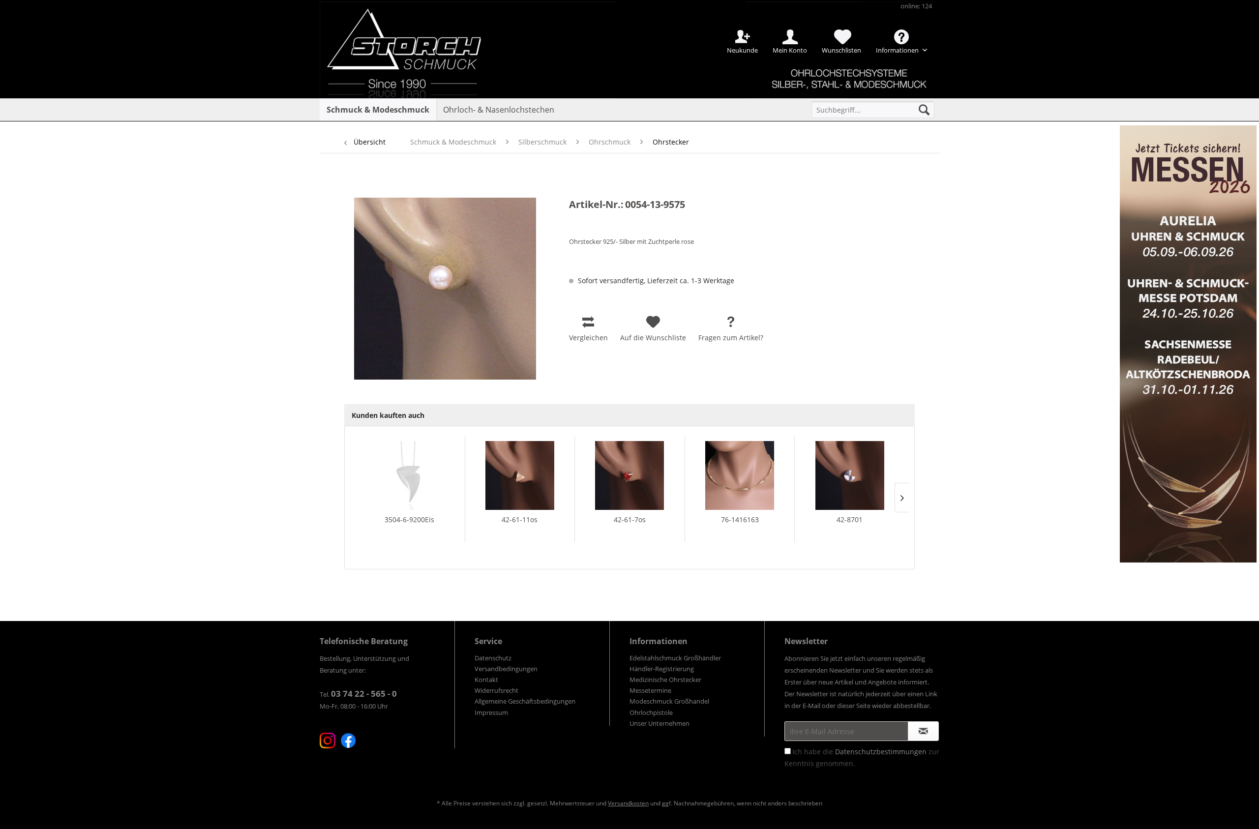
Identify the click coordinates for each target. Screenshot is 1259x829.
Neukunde (742, 50)
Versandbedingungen (506, 668)
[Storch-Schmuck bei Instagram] (327, 740)
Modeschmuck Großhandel (669, 701)
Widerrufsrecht (496, 690)
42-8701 (850, 519)
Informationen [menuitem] (898, 50)
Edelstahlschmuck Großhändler (675, 657)
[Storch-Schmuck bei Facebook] (348, 740)
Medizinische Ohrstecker (665, 679)
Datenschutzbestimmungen (881, 751)
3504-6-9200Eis (409, 519)
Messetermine (650, 690)
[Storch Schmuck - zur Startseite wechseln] (413, 35)
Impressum (491, 712)
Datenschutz (493, 657)
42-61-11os (520, 519)
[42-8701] (849, 475)
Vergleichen (588, 337)
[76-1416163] (740, 475)
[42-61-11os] (520, 475)
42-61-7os (630, 519)
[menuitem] (872, 109)
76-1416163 (740, 519)
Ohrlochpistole (651, 712)
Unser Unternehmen (659, 723)
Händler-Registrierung (662, 668)
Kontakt (486, 679)
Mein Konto (790, 50)
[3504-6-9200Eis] (410, 475)
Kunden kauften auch (388, 415)
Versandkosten (628, 803)
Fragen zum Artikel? (730, 337)
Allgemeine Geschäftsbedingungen (525, 701)
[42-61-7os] (630, 475)
